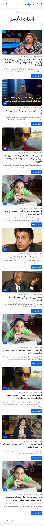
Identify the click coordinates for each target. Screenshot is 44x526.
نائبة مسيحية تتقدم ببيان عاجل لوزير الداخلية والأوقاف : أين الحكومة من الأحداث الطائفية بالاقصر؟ (23, 62)
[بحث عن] (41, 4)
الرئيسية (25, 13)
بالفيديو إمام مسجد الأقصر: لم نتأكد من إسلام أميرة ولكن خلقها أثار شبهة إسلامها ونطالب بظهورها (23, 158)
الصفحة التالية (9, 520)
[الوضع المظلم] (38, 4)
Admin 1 (38, 56)
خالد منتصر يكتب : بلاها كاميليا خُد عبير (26, 256)
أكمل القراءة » (36, 76)
